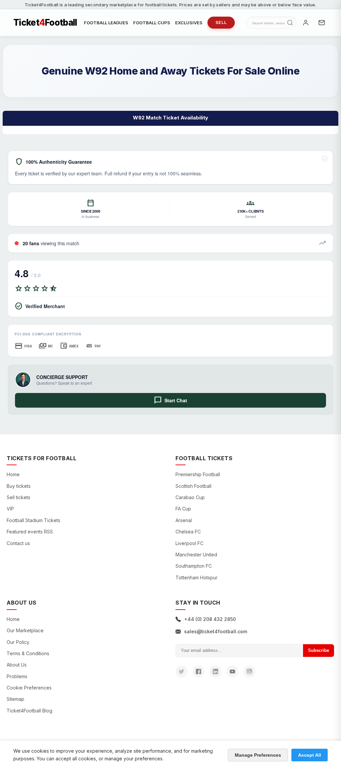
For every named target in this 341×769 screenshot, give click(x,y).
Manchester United (196, 554)
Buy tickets (19, 486)
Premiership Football (197, 474)
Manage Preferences (258, 755)
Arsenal (183, 520)
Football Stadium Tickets (33, 520)
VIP (10, 508)
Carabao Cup (190, 497)
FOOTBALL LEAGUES (106, 22)
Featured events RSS (30, 531)
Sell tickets (18, 497)
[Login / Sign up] (306, 23)
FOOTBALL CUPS (151, 22)
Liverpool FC (189, 543)
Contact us (18, 543)
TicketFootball (45, 22)
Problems (17, 676)
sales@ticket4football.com (215, 631)
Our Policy (18, 642)
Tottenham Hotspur (196, 577)
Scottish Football (193, 486)
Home (13, 474)
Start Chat (170, 400)
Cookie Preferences (29, 687)
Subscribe (318, 650)
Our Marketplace (25, 630)
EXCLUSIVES (188, 22)
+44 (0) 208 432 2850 (210, 619)
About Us (17, 665)
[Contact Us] (322, 23)
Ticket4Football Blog (29, 710)
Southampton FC (193, 566)
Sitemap (15, 699)
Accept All (309, 755)
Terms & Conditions (28, 653)
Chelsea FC (188, 531)
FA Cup (183, 508)
